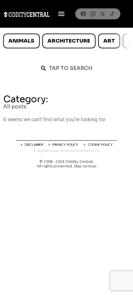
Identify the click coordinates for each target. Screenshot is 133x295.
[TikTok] (112, 13)
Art (109, 40)
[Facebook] (83, 13)
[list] (66, 41)
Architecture (68, 40)
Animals (21, 40)
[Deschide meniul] (61, 13)
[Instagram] (93, 13)
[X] (102, 13)
